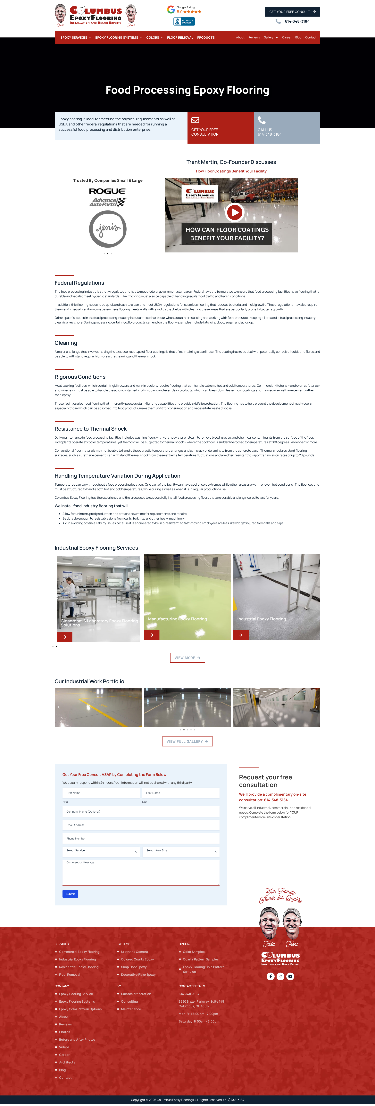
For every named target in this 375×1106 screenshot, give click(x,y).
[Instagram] (280, 976)
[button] (104, 253)
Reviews (254, 37)
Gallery (268, 37)
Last (144, 801)
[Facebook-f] (271, 976)
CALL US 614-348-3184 (269, 132)
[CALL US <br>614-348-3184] (262, 120)
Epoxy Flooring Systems (116, 37)
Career (286, 37)
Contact (310, 37)
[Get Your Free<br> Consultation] (195, 120)
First (65, 801)
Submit (70, 893)
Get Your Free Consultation (205, 132)
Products (206, 37)
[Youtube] (290, 976)
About (240, 37)
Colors (152, 37)
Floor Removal (180, 37)
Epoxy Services (74, 37)
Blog (298, 37)
